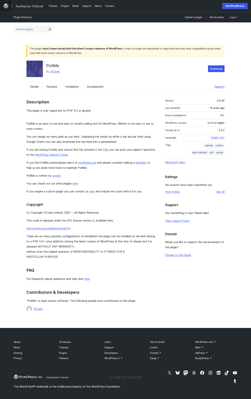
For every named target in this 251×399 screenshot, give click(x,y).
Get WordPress (235, 5)
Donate (155, 352)
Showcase (65, 341)
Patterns (64, 358)
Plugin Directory (23, 17)
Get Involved (157, 341)
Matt (199, 347)
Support (220, 86)
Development (95, 86)
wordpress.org (87, 162)
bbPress (201, 352)
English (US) (218, 137)
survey (219, 152)
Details (34, 86)
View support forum (177, 221)
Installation (72, 86)
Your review (172, 191)
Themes (63, 347)
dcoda (56, 175)
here (75, 183)
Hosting (18, 352)
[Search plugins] (49, 29)
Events (154, 347)
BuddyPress (203, 358)
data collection (199, 152)
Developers (111, 352)
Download (216, 68)
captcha (209, 145)
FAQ (105, 149)
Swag (154, 358)
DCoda (55, 71)
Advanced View (175, 162)
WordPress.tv (113, 358)
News (17, 347)
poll (211, 152)
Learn (107, 341)
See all (220, 191)
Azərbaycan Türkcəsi (57, 377)
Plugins (63, 352)
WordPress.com (205, 341)
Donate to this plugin (178, 255)
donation (141, 162)
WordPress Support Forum (51, 154)
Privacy (18, 358)
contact (219, 145)
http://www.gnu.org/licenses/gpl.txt (48, 228)
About (17, 341)
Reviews (52, 86)
